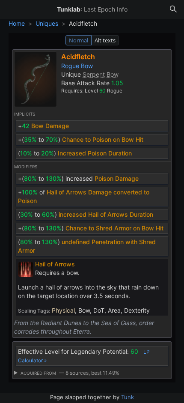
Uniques (47, 23)
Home (17, 23)
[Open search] (173, 9)
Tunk (127, 397)
